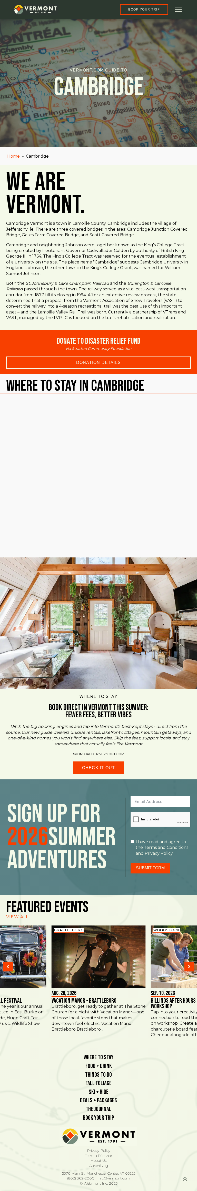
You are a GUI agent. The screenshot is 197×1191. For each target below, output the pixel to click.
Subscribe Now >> (109, 1173)
